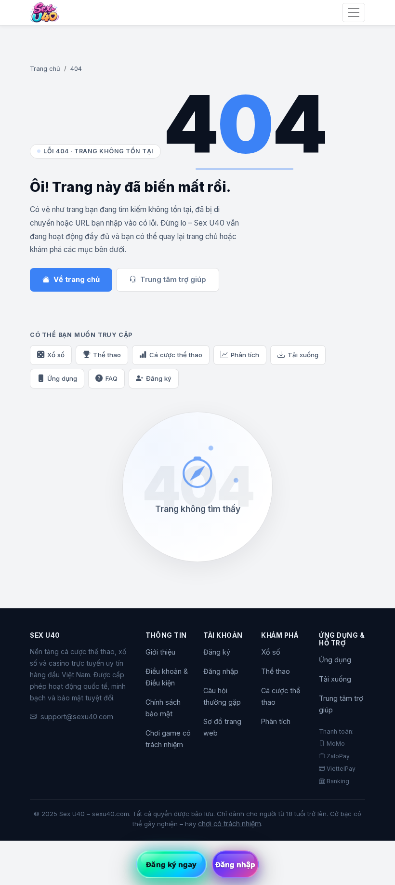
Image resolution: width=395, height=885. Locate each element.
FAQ (111, 378)
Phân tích (245, 355)
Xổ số (56, 355)
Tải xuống (303, 355)
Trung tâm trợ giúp (173, 279)
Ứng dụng (62, 378)
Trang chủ (45, 68)
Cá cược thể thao (175, 355)
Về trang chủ (76, 279)
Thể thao (107, 355)
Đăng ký (158, 378)
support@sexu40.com (76, 716)
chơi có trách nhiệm (229, 823)
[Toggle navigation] (353, 12)
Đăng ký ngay (171, 864)
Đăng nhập (220, 671)
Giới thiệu (160, 652)
